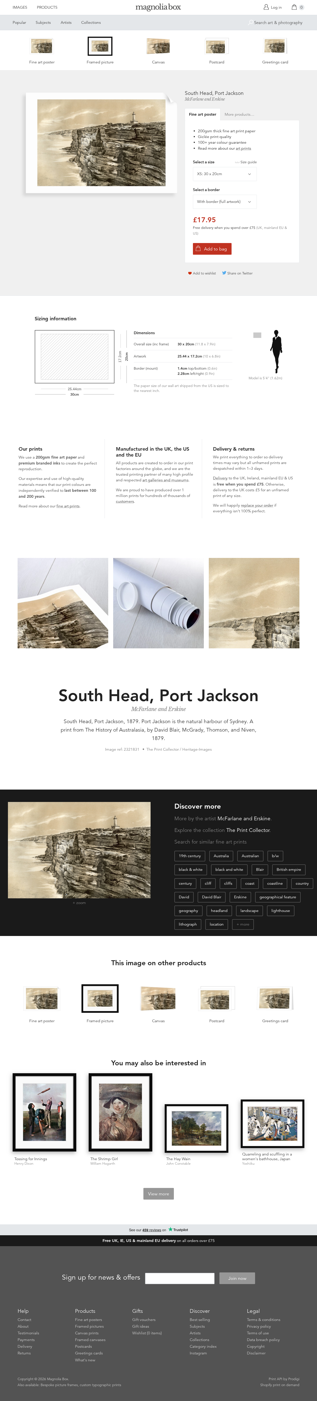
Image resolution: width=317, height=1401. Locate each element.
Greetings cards (89, 1353)
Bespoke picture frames (59, 1385)
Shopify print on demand (279, 1385)
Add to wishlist (204, 273)
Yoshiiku (248, 1163)
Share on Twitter (240, 273)
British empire (289, 869)
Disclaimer (256, 1353)
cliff (208, 883)
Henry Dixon (23, 1163)
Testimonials (28, 1333)
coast (249, 883)
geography (188, 910)
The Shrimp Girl (104, 1158)
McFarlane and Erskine (205, 99)
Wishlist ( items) (147, 1333)
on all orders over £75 (159, 1240)
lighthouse (280, 910)
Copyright (255, 1346)
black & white (191, 869)
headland (219, 910)
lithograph (188, 924)
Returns (24, 1353)
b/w (275, 855)
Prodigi (293, 1379)
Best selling (200, 1319)
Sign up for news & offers (101, 1277)
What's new (85, 1360)
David (184, 897)
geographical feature (278, 897)
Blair (260, 869)
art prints (243, 148)
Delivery (220, 478)
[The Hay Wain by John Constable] (196, 1128)
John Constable (178, 1163)
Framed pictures (89, 1326)
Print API (275, 1379)
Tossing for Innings (30, 1158)
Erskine (240, 897)
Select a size (225, 162)
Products (47, 7)
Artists (66, 22)
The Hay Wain (178, 1158)
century (185, 883)
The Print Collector (247, 830)
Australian (250, 855)
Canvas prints (87, 1333)
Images (20, 7)
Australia (221, 855)
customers (125, 501)
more (244, 924)
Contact (24, 1319)
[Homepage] (158, 8)
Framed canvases (90, 1339)
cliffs (228, 883)
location (217, 924)
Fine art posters (88, 1319)
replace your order (257, 505)
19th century (190, 855)
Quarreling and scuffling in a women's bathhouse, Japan (267, 1156)
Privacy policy (259, 1326)
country (302, 883)
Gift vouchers (144, 1319)
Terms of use (258, 1333)
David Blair (211, 897)
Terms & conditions (263, 1319)
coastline (275, 883)
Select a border (206, 189)
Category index (203, 1346)
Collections (91, 22)
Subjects (43, 22)
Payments (26, 1339)
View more (158, 1194)
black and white (229, 869)
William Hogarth (102, 1163)
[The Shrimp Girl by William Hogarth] (120, 1113)
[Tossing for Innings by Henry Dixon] (44, 1113)
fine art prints (67, 506)
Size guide (248, 162)
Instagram (198, 1353)
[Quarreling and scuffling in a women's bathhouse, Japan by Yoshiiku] (272, 1123)
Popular (19, 22)
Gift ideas (140, 1326)
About (23, 1326)
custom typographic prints (100, 1385)
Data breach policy (263, 1339)
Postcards (83, 1346)
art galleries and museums (165, 480)
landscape (249, 910)
